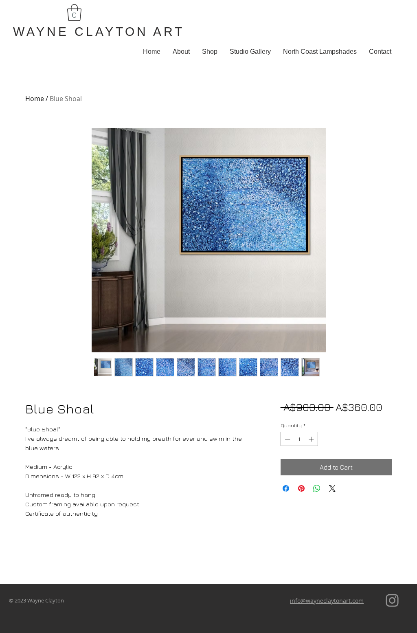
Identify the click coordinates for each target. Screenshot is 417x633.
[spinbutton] (299, 439)
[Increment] (312, 439)
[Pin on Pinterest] (301, 488)
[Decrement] (287, 439)
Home (34, 98)
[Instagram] (392, 600)
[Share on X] (332, 488)
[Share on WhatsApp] (317, 488)
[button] (74, 12)
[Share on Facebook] (286, 488)
